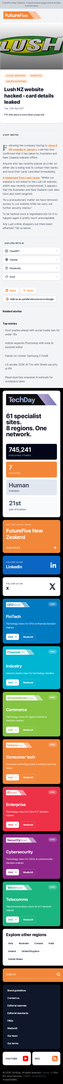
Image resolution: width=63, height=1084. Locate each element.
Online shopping (16, 81)
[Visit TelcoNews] (24, 887)
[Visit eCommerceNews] (24, 698)
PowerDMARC (10, 1079)
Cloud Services (15, 75)
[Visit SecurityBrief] (24, 840)
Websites (36, 75)
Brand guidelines (16, 990)
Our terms (12, 1043)
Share (13, 290)
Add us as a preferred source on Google (32, 299)
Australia (24, 943)
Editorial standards (17, 1013)
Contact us (13, 998)
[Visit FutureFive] (24, 745)
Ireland (12, 951)
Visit (10, 636)
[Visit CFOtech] (24, 604)
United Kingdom (30, 951)
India (51, 943)
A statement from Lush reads (21, 177)
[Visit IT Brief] (24, 792)
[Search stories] (58, 974)
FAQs (10, 1020)
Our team (12, 1035)
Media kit (28, 636)
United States (15, 959)
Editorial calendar (17, 1005)
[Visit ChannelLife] (24, 652)
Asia (10, 943)
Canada (38, 943)
